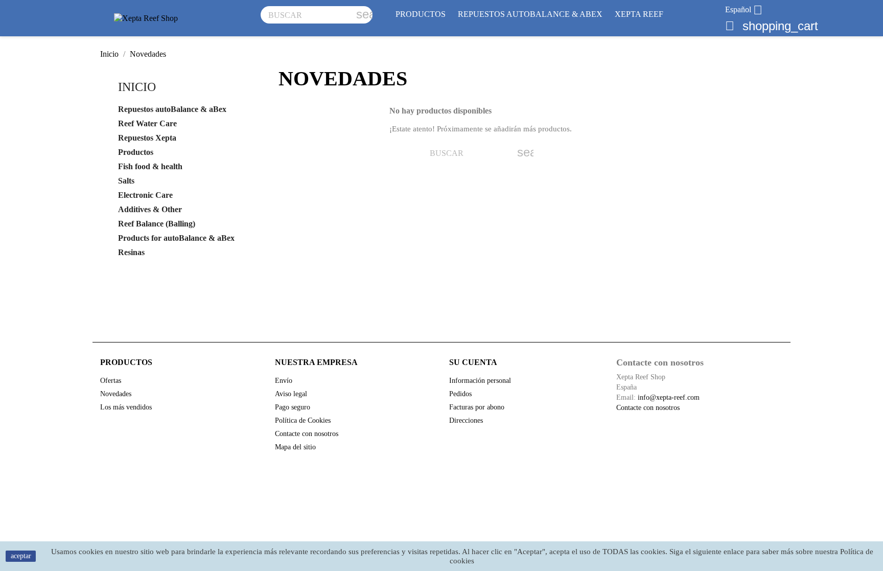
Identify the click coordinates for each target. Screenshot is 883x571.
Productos (421, 14)
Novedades (115, 394)
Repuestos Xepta (147, 137)
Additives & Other (150, 209)
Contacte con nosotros (306, 434)
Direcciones (466, 420)
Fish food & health (150, 166)
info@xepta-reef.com (669, 397)
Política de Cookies (303, 420)
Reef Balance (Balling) (156, 223)
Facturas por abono (476, 407)
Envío (283, 380)
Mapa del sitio (295, 447)
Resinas (131, 252)
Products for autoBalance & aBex (176, 238)
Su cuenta (473, 362)
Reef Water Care (147, 123)
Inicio (137, 87)
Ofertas (110, 380)
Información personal (480, 380)
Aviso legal (291, 394)
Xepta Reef (639, 14)
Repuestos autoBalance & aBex (530, 14)
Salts (126, 180)
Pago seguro (292, 407)
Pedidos (460, 394)
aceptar (21, 556)
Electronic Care (145, 195)
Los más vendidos (126, 407)
